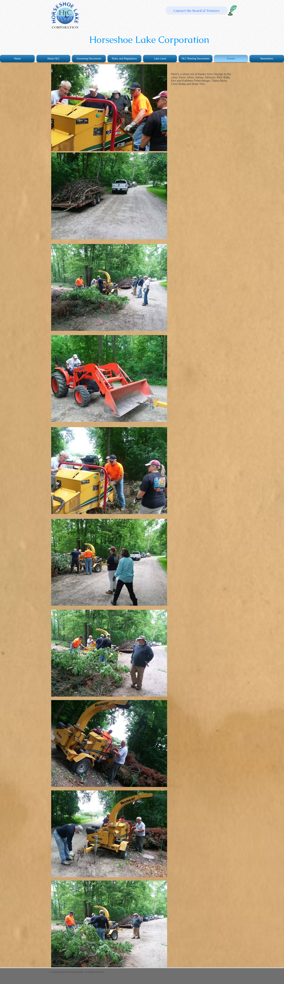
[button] (195, 58)
